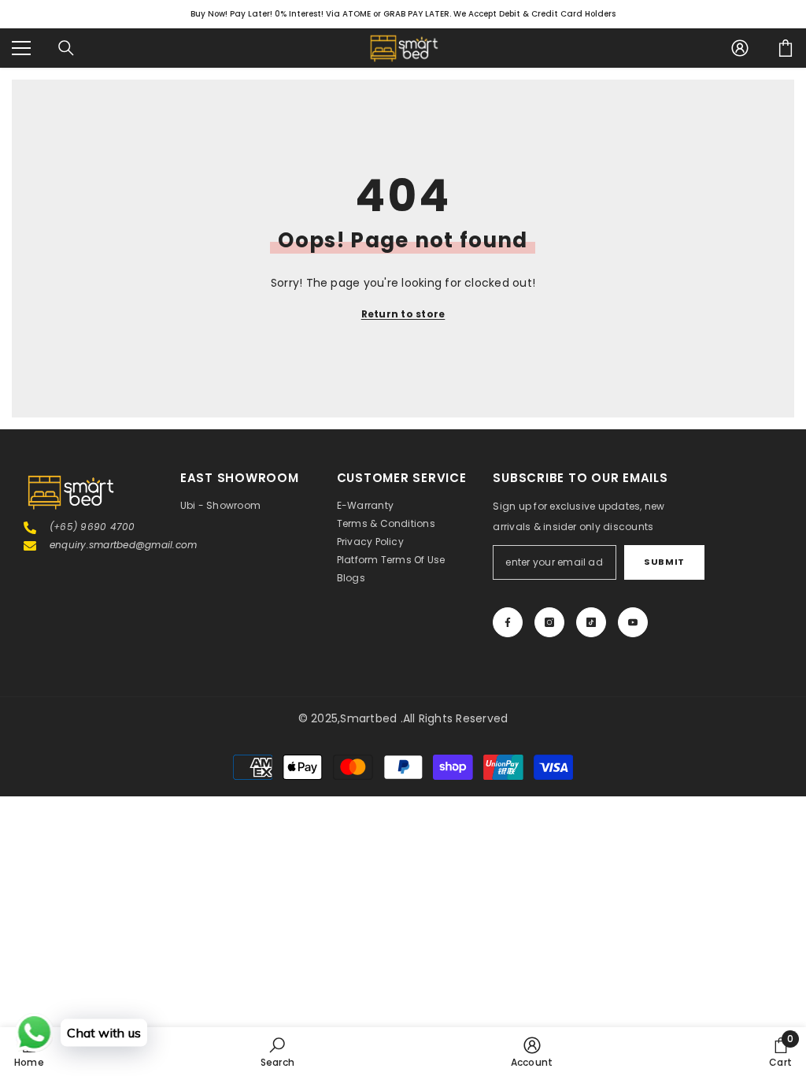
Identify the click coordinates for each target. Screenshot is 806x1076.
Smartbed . (371, 718)
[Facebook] (508, 622)
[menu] (21, 48)
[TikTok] (591, 622)
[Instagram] (549, 622)
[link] (277, 1051)
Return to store (403, 314)
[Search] (66, 48)
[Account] (740, 48)
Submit (664, 561)
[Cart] (785, 48)
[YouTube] (633, 622)
